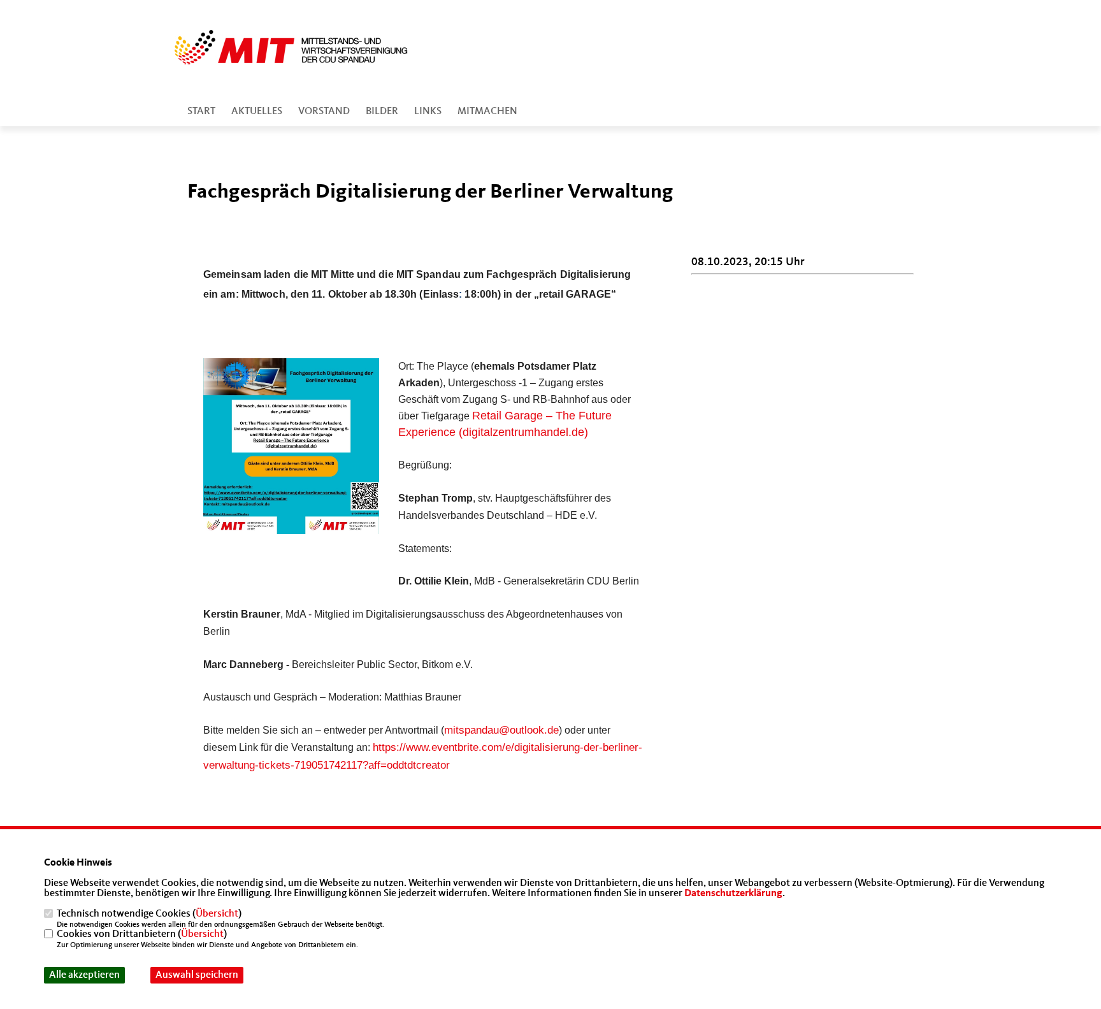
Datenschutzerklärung (733, 894)
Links (428, 111)
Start (201, 111)
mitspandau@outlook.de (501, 730)
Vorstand (324, 111)
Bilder (382, 111)
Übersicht (217, 914)
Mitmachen (487, 111)
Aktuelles (256, 111)
